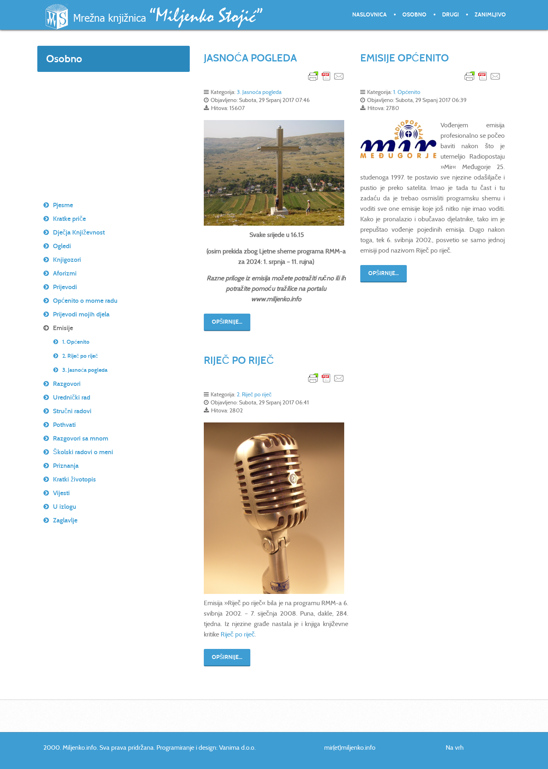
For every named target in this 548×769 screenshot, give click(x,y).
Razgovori (67, 384)
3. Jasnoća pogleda (259, 92)
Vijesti (61, 493)
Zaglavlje (65, 520)
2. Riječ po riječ (254, 394)
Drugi (450, 14)
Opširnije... (227, 321)
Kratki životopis (74, 479)
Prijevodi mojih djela (81, 314)
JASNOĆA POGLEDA (250, 57)
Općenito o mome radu (85, 300)
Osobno (414, 14)
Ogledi (62, 246)
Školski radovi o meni (83, 452)
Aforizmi (65, 273)
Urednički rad (71, 397)
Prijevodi (65, 287)
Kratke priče (69, 218)
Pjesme (63, 205)
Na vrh (455, 747)
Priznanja (66, 465)
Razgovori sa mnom (80, 438)
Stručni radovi (72, 411)
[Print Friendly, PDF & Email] (326, 76)
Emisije (63, 328)
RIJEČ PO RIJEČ (239, 360)
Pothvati (64, 424)
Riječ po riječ (238, 634)
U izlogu (64, 506)
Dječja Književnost (79, 232)
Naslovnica (369, 14)
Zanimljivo (490, 14)
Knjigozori (67, 259)
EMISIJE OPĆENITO (404, 57)
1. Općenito (406, 92)
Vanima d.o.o (236, 747)
